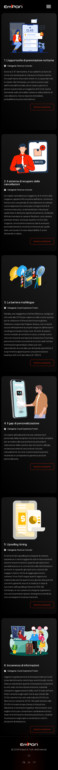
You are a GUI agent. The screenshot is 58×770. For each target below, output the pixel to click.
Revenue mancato (24, 66)
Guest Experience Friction (27, 308)
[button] (48, 6)
